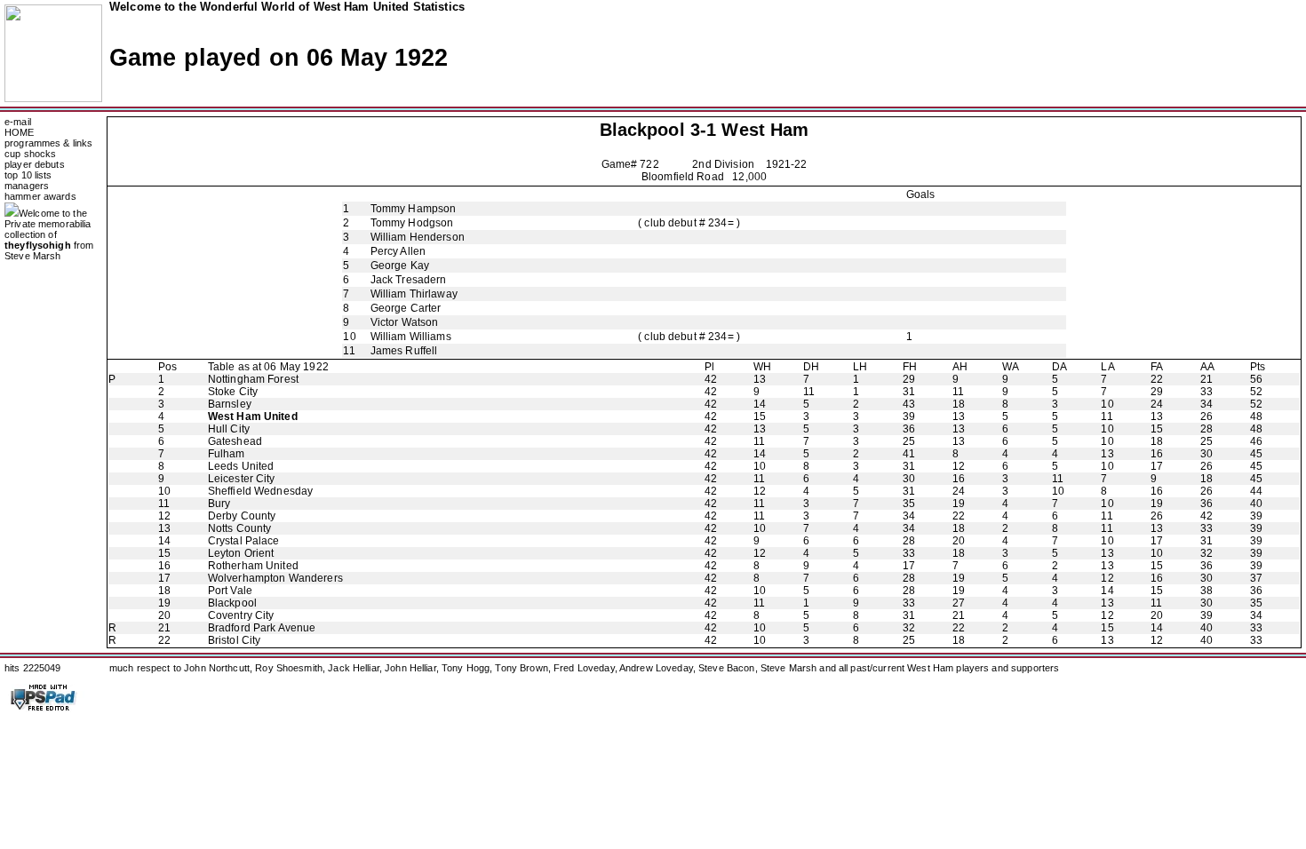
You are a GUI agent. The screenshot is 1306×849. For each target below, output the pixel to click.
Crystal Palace (244, 541)
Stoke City (233, 391)
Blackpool (642, 129)
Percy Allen (398, 251)
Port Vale (230, 590)
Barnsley (229, 404)
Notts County (240, 528)
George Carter (406, 308)
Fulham (226, 454)
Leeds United (241, 466)
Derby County (242, 516)
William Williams (410, 336)
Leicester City (241, 478)
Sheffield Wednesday (261, 491)
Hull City (229, 429)
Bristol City (234, 640)
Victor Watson (404, 322)
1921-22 (787, 164)
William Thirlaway (414, 294)
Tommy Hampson (413, 208)
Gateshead (235, 441)
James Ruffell (404, 351)
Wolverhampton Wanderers (275, 578)
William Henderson (417, 237)
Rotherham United (253, 565)
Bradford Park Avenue (262, 628)
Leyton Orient (241, 553)
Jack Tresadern (408, 280)
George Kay (399, 265)
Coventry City (241, 615)
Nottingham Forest (253, 379)
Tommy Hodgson (412, 223)
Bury (219, 503)
